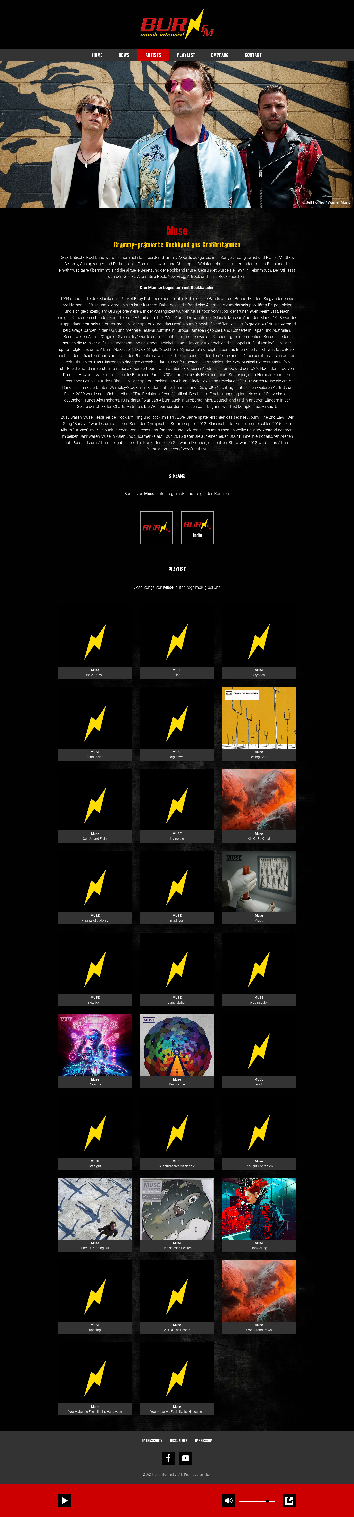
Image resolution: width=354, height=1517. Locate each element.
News (124, 54)
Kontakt (253, 54)
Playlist (186, 54)
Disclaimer (179, 1440)
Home (97, 54)
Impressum (203, 1440)
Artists (153, 54)
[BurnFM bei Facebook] (168, 1458)
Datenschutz (152, 1440)
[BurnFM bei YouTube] (185, 1458)
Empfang (220, 54)
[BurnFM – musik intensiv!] (177, 24)
